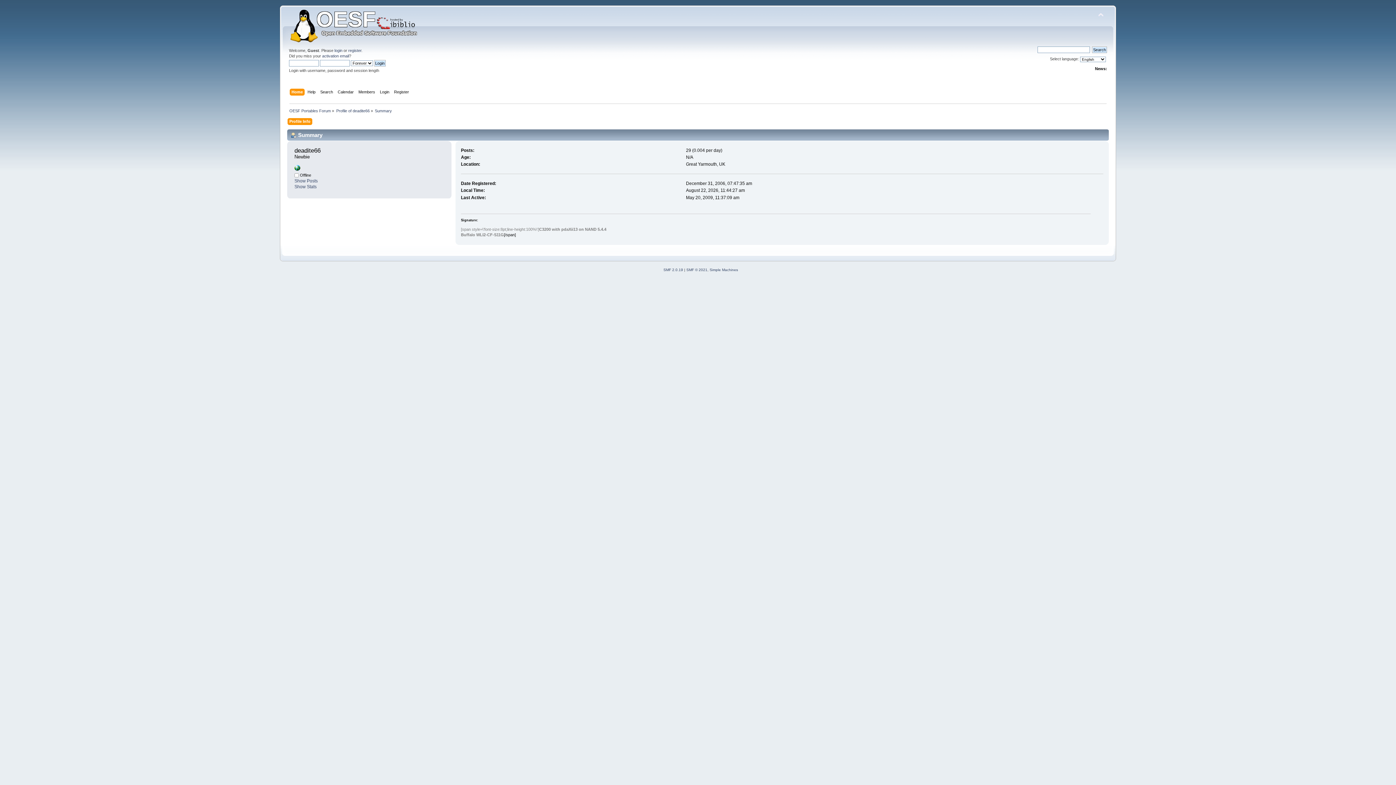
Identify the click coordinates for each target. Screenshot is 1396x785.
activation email (335, 56)
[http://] (297, 169)
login (338, 50)
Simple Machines (724, 270)
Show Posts (306, 181)
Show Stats (305, 186)
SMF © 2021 (696, 270)
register (354, 50)
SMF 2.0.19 (673, 270)
